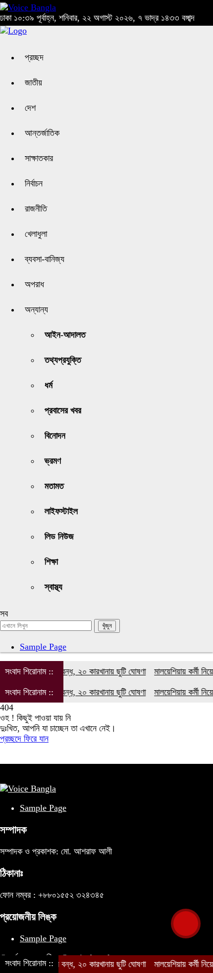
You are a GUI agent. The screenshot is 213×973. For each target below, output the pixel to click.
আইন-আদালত (65, 335)
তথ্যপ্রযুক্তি (63, 360)
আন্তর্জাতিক (42, 133)
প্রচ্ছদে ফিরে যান (24, 739)
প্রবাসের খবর (63, 410)
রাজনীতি (36, 209)
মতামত (54, 486)
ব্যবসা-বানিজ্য (44, 259)
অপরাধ (34, 284)
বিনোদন (55, 436)
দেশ (30, 108)
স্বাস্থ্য (53, 587)
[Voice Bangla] (28, 7)
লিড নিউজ (59, 536)
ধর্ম (49, 385)
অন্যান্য (36, 309)
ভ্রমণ (53, 461)
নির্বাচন (34, 183)
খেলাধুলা (36, 234)
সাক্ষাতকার (39, 158)
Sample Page (43, 647)
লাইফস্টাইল (61, 511)
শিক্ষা (51, 562)
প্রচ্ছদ (34, 57)
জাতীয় (33, 83)
